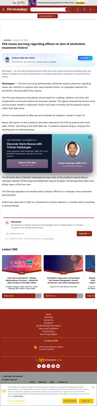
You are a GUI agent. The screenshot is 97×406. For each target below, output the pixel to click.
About (48, 314)
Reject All (86, 401)
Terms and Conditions (48, 328)
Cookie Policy (18, 396)
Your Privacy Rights (48, 334)
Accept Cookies (70, 401)
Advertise (48, 317)
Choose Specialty (46, 16)
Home (32, 382)
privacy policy (49, 239)
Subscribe (83, 233)
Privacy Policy (48, 331)
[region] (48, 395)
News (52, 382)
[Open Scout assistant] (84, 9)
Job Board (48, 323)
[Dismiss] (89, 137)
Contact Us (48, 320)
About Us (42, 382)
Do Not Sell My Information (48, 325)
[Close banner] (94, 3)
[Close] (93, 387)
